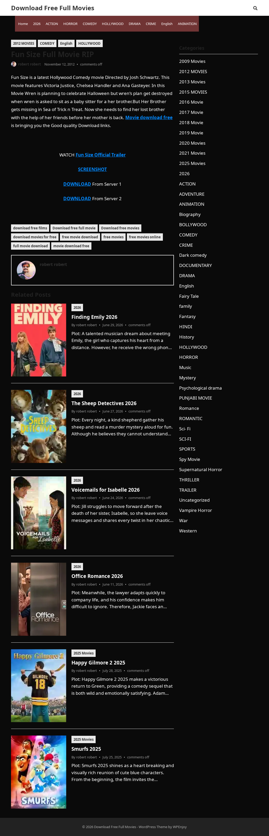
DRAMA (187, 276)
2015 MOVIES (193, 92)
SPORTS (187, 449)
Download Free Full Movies (52, 8)
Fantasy (187, 316)
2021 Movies (192, 153)
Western (188, 531)
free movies (113, 237)
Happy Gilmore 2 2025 (98, 662)
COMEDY (47, 43)
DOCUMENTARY (195, 265)
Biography (190, 214)
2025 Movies (84, 653)
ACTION (187, 184)
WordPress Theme (153, 826)
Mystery (187, 378)
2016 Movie (191, 102)
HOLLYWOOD (89, 43)
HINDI (185, 327)
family (185, 306)
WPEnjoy (180, 826)
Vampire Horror (195, 510)
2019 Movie (191, 133)
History (186, 337)
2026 (77, 307)
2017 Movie (191, 112)
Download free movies (120, 228)
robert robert (29, 64)
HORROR (188, 357)
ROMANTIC (191, 418)
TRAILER (187, 490)
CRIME (186, 245)
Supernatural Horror (200, 469)
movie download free (71, 246)
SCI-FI (185, 439)
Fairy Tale (189, 296)
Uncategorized (194, 500)
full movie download (30, 246)
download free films (30, 228)
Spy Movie (189, 459)
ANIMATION (191, 204)
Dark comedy (193, 255)
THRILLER (189, 480)
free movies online (145, 237)
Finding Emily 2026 (94, 317)
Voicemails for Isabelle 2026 (105, 489)
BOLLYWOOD (193, 224)
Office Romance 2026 (97, 576)
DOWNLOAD (77, 184)
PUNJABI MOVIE (195, 398)
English (66, 43)
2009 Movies (192, 61)
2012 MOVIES (23, 43)
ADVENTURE (191, 194)
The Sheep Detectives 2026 (104, 403)
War (183, 520)
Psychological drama (200, 388)
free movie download (80, 237)
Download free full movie (74, 228)
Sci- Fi (184, 429)
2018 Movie (191, 122)
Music (185, 367)
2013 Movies (192, 82)
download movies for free (34, 237)
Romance (189, 408)
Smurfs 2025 (86, 749)
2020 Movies (192, 143)
